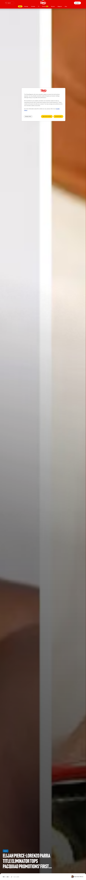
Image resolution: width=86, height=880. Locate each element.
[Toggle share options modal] (11, 877)
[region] (43, 104)
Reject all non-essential (47, 116)
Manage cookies (28, 116)
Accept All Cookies (58, 116)
